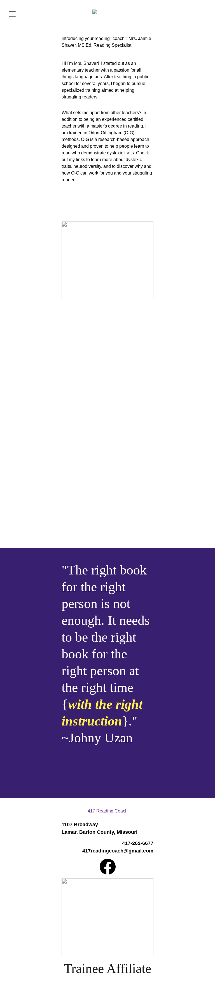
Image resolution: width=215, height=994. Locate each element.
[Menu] (12, 14)
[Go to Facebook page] (108, 867)
